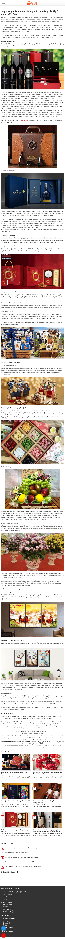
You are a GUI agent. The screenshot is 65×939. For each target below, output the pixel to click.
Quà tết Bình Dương (8, 920)
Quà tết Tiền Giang (8, 927)
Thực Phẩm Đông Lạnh (27, 748)
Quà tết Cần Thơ (7, 924)
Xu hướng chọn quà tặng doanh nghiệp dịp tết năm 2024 (19, 861)
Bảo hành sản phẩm (8, 902)
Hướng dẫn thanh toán (9, 918)
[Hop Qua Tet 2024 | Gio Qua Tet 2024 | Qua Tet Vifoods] (32, 3)
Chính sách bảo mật (8, 908)
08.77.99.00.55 (9, 894)
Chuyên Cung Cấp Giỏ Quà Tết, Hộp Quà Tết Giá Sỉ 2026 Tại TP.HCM (23, 848)
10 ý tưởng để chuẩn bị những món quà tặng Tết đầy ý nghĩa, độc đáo (23, 866)
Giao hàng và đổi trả (8, 904)
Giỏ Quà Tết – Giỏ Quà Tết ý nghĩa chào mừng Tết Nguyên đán (21, 857)
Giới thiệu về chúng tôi (8, 911)
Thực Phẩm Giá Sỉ (39, 748)
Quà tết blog (6, 906)
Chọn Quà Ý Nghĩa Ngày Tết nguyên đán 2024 (17, 852)
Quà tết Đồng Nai (7, 922)
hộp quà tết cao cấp (23, 120)
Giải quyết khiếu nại (8, 910)
